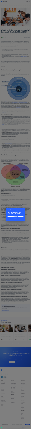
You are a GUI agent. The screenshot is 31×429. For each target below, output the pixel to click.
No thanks (15, 218)
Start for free (15, 216)
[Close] (23, 208)
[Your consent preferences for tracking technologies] (1, 427)
